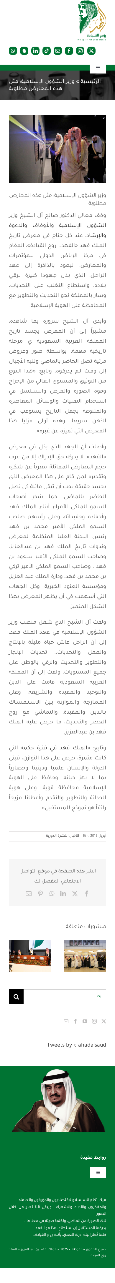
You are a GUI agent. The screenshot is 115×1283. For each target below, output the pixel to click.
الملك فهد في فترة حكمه (54, 748)
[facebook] (69, 51)
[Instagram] (94, 1021)
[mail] (58, 51)
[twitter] (91, 51)
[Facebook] (75, 1021)
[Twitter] (103, 1021)
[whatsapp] (13, 51)
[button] (101, 956)
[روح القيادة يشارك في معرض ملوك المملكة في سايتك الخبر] (30, 956)
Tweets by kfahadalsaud (76, 1046)
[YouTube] (85, 1021)
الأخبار (74, 836)
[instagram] (80, 51)
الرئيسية (90, 82)
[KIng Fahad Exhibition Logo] (91, 3)
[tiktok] (46, 51)
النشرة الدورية (57, 836)
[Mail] (66, 1021)
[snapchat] (24, 51)
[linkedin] (35, 51)
